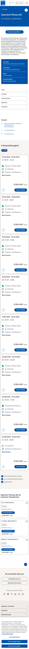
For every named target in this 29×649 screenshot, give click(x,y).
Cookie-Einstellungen (14, 637)
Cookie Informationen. (7, 633)
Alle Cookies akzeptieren (14, 646)
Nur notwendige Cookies (14, 641)
